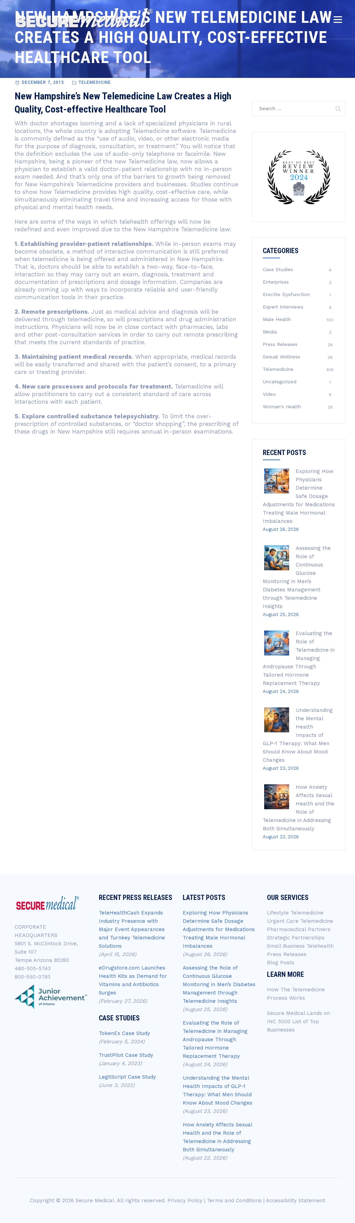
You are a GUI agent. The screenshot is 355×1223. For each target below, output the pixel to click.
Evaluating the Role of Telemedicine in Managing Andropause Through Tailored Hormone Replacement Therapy (299, 658)
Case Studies (278, 269)
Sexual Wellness (281, 356)
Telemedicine (95, 82)
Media (270, 331)
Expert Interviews (283, 307)
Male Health (277, 319)
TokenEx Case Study (124, 1033)
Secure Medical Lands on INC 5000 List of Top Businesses (298, 1021)
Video (269, 394)
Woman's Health (282, 406)
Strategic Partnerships (295, 938)
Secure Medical (95, 1200)
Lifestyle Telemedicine (295, 913)
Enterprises (276, 282)
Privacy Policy (184, 1200)
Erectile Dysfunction (286, 294)
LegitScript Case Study (127, 1077)
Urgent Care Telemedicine (300, 921)
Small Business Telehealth (300, 946)
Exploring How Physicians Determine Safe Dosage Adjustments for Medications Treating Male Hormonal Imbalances (299, 496)
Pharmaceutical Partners (298, 929)
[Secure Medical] (84, 18)
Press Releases (280, 344)
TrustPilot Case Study (126, 1055)
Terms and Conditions (234, 1200)
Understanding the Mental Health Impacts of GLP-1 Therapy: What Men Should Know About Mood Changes (298, 735)
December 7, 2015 (43, 82)
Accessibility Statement (295, 1200)
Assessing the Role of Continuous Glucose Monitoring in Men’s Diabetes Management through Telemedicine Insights (219, 984)
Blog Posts (280, 962)
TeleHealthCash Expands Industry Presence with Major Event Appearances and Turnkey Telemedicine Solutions (132, 929)
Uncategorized (279, 381)
